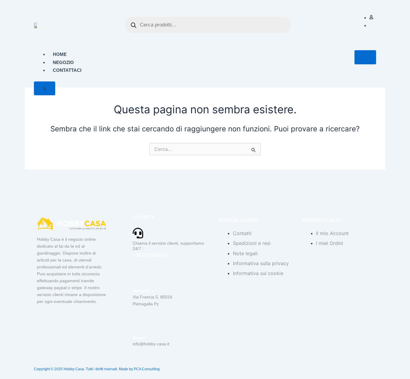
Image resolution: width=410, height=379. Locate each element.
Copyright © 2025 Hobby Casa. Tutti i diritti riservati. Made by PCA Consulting (97, 369)
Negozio (63, 62)
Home (60, 54)
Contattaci (67, 70)
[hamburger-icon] (365, 57)
